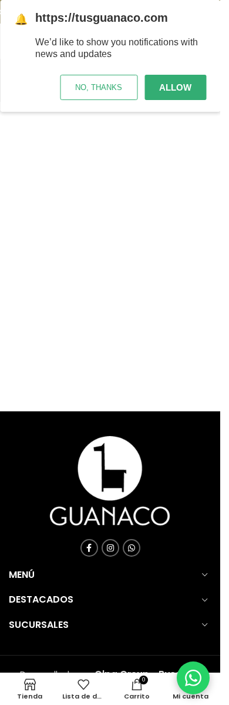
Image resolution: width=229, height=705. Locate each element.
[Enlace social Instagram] (110, 548)
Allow (175, 87)
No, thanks (98, 87)
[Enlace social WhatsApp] (131, 548)
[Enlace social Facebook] (89, 548)
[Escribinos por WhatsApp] (193, 677)
